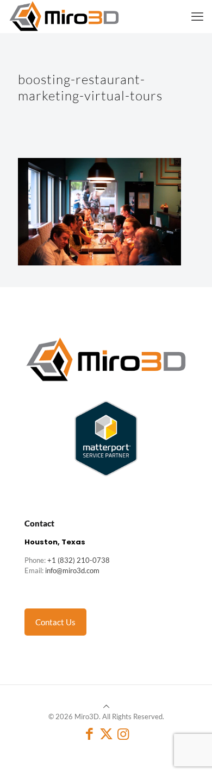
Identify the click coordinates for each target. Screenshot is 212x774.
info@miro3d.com (72, 570)
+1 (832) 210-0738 (78, 560)
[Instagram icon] (123, 733)
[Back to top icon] (106, 706)
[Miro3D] (64, 16)
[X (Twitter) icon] (106, 733)
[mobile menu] (197, 16)
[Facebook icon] (89, 733)
